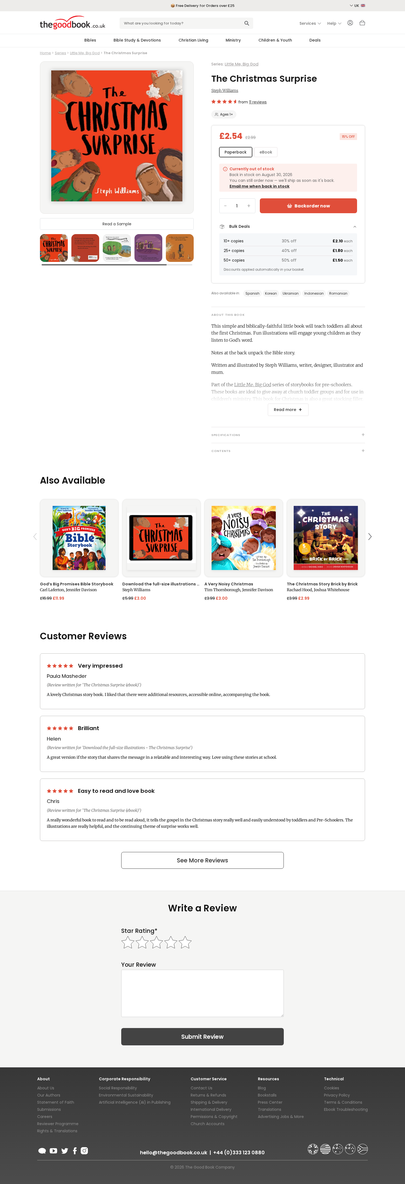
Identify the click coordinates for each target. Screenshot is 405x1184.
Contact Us (201, 1088)
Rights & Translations (57, 1131)
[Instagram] (83, 1150)
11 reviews (258, 102)
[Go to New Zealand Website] (351, 1146)
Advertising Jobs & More (281, 1116)
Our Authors (48, 1095)
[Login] (350, 23)
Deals (315, 40)
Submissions (49, 1109)
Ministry (233, 40)
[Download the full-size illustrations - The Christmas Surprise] (161, 538)
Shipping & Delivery (209, 1102)
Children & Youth (275, 40)
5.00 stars (60, 666)
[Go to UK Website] (313, 1146)
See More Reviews (202, 860)
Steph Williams (224, 90)
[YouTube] (53, 1150)
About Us (45, 1088)
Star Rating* (139, 931)
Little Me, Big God (85, 53)
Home (45, 53)
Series (60, 53)
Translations (269, 1109)
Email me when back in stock (259, 186)
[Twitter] (64, 1150)
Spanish (252, 293)
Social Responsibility (118, 1088)
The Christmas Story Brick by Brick (322, 584)
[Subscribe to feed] (42, 1150)
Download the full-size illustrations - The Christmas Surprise (161, 584)
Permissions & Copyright (214, 1116)
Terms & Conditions (343, 1102)
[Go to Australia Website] (338, 1146)
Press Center (270, 1102)
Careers (44, 1116)
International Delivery (211, 1109)
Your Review (138, 965)
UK (357, 5)
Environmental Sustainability (126, 1095)
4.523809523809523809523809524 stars (223, 101)
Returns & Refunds (208, 1095)
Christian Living (193, 40)
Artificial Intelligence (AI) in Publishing (135, 1102)
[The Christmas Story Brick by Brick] (326, 538)
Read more (285, 409)
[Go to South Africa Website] (362, 1146)
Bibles (90, 40)
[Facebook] (74, 1150)
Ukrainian (291, 293)
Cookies (331, 1088)
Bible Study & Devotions (137, 40)
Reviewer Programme (58, 1124)
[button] (36, 549)
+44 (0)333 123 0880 (239, 1152)
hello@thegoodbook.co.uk (173, 1152)
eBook (266, 152)
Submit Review (202, 1037)
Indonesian (314, 293)
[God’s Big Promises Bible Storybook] (79, 538)
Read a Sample (116, 224)
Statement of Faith (55, 1102)
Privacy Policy (337, 1095)
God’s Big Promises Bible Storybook (76, 584)
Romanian (338, 293)
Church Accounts (208, 1124)
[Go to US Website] (326, 1146)
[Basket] (362, 24)
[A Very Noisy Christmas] (243, 538)
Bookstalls (267, 1095)
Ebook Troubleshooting (346, 1109)
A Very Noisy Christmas (228, 584)
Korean (271, 293)
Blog (262, 1088)
